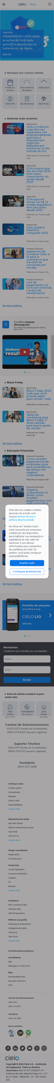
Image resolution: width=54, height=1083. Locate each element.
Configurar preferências (27, 571)
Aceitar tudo (27, 563)
